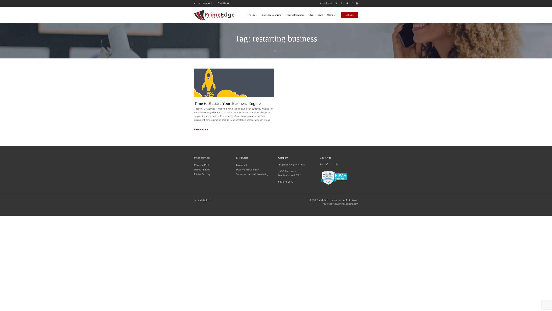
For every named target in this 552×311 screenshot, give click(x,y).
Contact (206, 200)
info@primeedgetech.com (291, 164)
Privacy (197, 200)
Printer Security (202, 174)
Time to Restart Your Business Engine (227, 103)
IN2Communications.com (346, 204)
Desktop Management (247, 169)
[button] (336, 3)
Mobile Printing (202, 169)
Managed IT (242, 165)
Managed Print (201, 165)
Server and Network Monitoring (252, 174)
